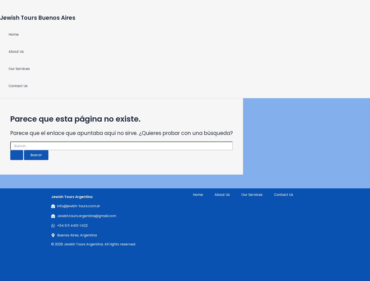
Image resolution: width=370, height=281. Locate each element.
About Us (16, 51)
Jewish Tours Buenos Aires (37, 18)
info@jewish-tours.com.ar (78, 206)
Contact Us (18, 85)
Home (14, 34)
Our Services (19, 68)
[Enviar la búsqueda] (16, 155)
